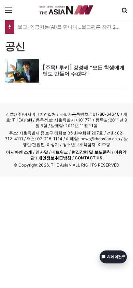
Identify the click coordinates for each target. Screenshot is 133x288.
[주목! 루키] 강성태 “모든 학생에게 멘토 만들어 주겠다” (83, 70)
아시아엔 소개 (19, 152)
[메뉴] (8, 12)
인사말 (41, 152)
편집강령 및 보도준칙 (91, 152)
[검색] (124, 12)
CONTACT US (88, 157)
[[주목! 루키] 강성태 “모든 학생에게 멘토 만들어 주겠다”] (22, 71)
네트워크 (59, 152)
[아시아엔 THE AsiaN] (66, 10)
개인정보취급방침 (54, 157)
